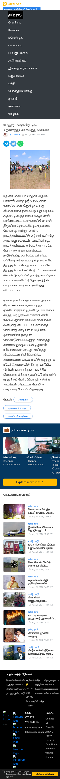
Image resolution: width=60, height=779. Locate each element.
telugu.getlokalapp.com (37, 732)
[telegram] (6, 145)
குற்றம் (29, 706)
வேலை (19, 684)
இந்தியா (39, 684)
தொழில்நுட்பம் (52, 680)
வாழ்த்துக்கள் (51, 689)
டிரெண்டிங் (20, 689)
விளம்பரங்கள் (51, 693)
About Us (50, 727)
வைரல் (39, 693)
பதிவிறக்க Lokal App (45, 774)
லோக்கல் (19, 680)
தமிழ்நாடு (11, 693)
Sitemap (50, 757)
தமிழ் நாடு (15, 15)
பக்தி (37, 680)
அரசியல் (49, 684)
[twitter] (13, 145)
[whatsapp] (20, 145)
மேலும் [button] (13, 113)
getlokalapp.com (33, 727)
